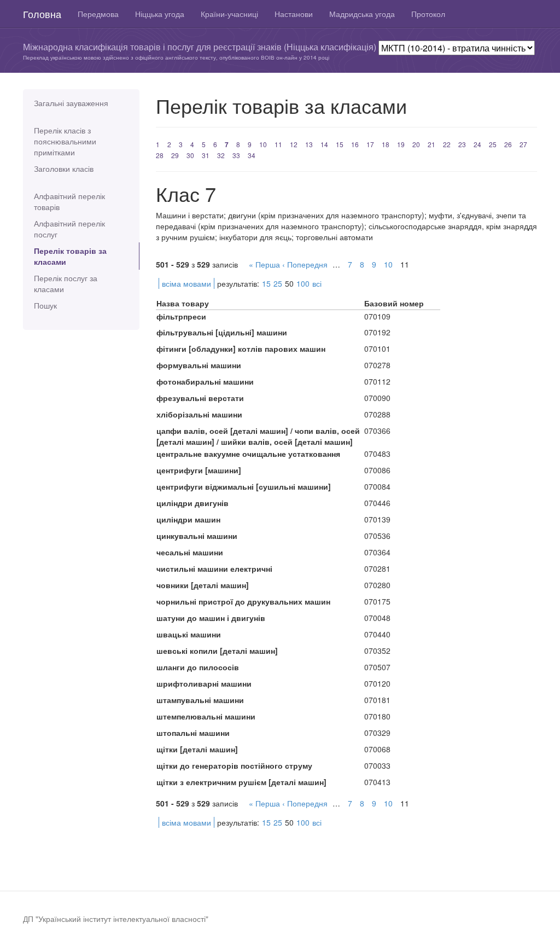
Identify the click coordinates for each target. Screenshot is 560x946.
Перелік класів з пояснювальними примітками (65, 141)
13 (309, 144)
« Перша (264, 264)
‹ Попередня (305, 264)
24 (477, 144)
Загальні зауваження (71, 102)
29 (175, 155)
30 (190, 155)
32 (221, 155)
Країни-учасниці (229, 13)
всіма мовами (186, 283)
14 (324, 144)
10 (263, 144)
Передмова (98, 13)
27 (523, 144)
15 (339, 144)
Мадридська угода (362, 13)
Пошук (45, 305)
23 (462, 144)
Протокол (428, 13)
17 (370, 144)
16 (355, 144)
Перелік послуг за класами (65, 283)
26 (508, 144)
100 (303, 283)
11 (278, 144)
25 (493, 144)
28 (160, 155)
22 (447, 144)
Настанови (294, 13)
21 (431, 144)
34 (251, 155)
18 (385, 144)
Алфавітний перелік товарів (69, 201)
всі (317, 283)
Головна (42, 14)
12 (294, 144)
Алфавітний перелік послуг (69, 229)
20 (416, 144)
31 (205, 155)
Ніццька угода (159, 13)
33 (236, 155)
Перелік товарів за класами (70, 256)
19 (401, 144)
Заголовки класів (64, 168)
